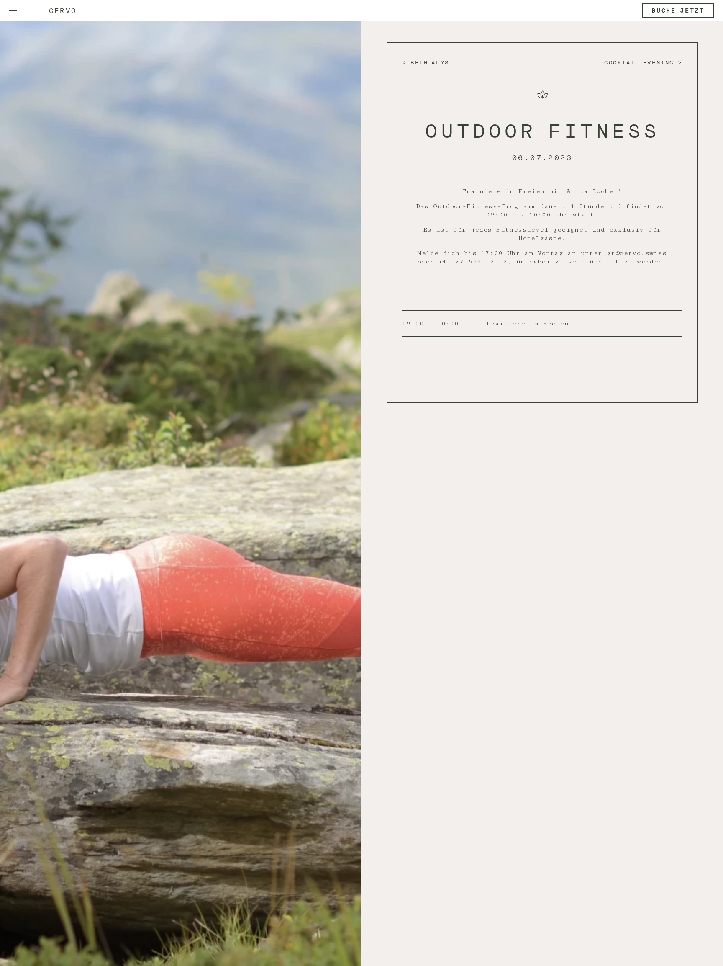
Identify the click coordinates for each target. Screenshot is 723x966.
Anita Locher (592, 191)
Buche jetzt (678, 11)
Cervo (63, 10)
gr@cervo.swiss (637, 253)
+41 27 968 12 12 (473, 261)
